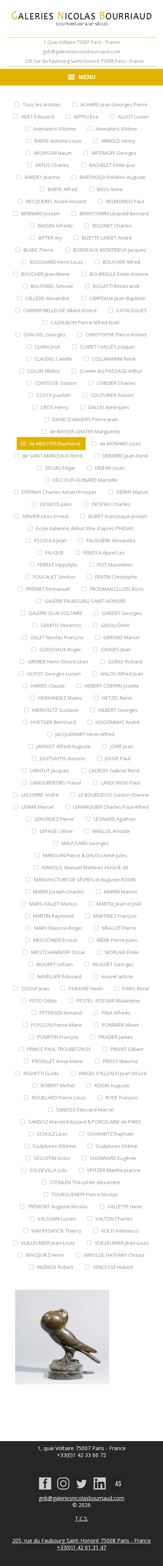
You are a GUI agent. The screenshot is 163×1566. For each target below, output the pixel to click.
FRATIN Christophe (116, 576)
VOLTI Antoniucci (120, 1230)
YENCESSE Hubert (113, 1267)
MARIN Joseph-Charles (58, 891)
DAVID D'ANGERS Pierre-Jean (85, 419)
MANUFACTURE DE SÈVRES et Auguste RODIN (85, 879)
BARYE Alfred (62, 189)
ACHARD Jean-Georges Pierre (113, 104)
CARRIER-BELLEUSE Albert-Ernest (60, 310)
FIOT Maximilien (115, 564)
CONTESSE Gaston (55, 383)
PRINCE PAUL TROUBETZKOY (59, 1049)
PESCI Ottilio (43, 1000)
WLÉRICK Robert (55, 1267)
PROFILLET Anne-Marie (57, 1061)
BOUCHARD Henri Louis (56, 261)
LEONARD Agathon (115, 819)
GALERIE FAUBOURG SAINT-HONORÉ (85, 601)
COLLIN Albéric (43, 370)
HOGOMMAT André (117, 722)
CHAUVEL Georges (45, 334)
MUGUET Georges (113, 964)
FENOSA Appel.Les (104, 552)
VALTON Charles (114, 1218)
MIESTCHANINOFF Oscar (58, 952)
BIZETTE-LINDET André (107, 237)
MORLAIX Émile (122, 952)
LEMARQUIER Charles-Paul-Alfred (111, 806)
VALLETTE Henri (125, 1206)
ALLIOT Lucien (133, 116)
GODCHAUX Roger (60, 649)
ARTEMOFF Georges (113, 152)
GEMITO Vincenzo (61, 625)
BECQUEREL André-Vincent (56, 201)
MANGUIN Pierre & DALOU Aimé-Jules (85, 855)
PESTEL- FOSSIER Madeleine (108, 1000)
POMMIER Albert (120, 1024)
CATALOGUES (131, 310)
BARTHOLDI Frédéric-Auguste (113, 177)
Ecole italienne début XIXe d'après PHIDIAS (85, 528)
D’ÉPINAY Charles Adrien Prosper (59, 492)
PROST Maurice (120, 1061)
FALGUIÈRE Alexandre (111, 540)
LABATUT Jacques (49, 770)
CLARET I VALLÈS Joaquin (107, 346)
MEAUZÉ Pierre (119, 928)
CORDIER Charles (116, 383)
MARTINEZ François (115, 915)
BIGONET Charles (112, 225)
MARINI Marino (120, 891)
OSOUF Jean (35, 988)
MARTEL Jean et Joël (119, 903)
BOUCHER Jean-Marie (45, 274)
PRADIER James (116, 1037)
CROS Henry (55, 407)
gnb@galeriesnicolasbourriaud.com (81, 51)
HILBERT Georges (118, 710)
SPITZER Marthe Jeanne (114, 1170)
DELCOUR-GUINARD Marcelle (85, 479)
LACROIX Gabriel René (114, 770)
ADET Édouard (37, 116)
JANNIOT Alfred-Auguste (63, 746)
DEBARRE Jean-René (125, 455)
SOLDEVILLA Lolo (48, 1170)
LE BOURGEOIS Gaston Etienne (113, 794)
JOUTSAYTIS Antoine (62, 758)
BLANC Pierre (38, 249)
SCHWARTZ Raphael (110, 1133)
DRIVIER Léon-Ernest (45, 516)
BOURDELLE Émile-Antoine (119, 274)
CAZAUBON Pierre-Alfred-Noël (85, 322)
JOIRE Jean (121, 746)
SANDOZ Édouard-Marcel (85, 1109)
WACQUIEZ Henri (45, 1255)
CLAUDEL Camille (53, 358)
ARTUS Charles (52, 165)
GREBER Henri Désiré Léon (58, 661)
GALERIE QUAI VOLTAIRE (55, 613)
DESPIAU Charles (111, 504)
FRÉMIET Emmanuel (48, 588)
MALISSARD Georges (85, 843)
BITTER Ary (50, 237)
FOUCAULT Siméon (54, 576)
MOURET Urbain (54, 964)
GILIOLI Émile (115, 625)
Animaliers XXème (116, 128)
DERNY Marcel (132, 492)
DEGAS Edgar (60, 467)
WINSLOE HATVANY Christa (114, 1255)
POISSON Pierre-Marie (56, 1024)
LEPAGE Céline (56, 831)
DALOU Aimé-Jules (108, 407)
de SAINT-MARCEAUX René (52, 455)
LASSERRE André (40, 794)
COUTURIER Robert (112, 395)
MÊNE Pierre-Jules (117, 940)
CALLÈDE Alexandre (47, 298)
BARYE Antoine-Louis (58, 140)
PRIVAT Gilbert (127, 1049)
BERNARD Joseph (40, 213)
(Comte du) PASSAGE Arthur (111, 370)
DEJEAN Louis (110, 467)
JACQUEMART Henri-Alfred (84, 734)
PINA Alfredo (116, 1012)
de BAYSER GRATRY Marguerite (85, 431)
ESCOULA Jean (50, 540)
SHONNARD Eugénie (113, 1158)
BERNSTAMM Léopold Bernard (114, 213)
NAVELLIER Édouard (59, 976)
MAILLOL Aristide (111, 831)
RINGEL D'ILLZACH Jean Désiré (113, 1073)
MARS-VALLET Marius (53, 903)
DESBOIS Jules (56, 504)
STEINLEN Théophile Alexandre (85, 1182)
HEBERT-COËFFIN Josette (112, 685)
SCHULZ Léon (52, 1133)
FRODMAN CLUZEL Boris (117, 588)
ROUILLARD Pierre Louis (59, 1097)
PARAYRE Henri (86, 988)
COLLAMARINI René (114, 358)
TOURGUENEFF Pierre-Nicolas (85, 1194)
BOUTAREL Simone (52, 286)
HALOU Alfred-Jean (121, 673)
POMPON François (58, 1037)
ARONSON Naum (52, 152)
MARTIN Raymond (53, 915)
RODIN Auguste (111, 1085)
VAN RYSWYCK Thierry (56, 1230)
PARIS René (135, 988)
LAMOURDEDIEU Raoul (55, 782)
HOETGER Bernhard (53, 722)
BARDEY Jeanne (42, 177)
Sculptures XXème (117, 1146)
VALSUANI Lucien (57, 1218)
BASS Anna (109, 189)
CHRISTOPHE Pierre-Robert (116, 334)
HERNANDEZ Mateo (60, 697)
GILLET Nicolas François (56, 637)
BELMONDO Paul (125, 201)
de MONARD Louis (120, 443)
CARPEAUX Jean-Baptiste (117, 298)
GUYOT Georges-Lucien (54, 673)
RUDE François (121, 1097)
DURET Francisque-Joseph (117, 516)
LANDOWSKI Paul (120, 782)
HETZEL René (117, 697)
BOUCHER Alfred (121, 261)
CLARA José (47, 346)
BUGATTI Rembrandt (116, 286)
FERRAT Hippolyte (57, 564)
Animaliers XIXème (54, 128)
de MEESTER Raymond (54, 443)
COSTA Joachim (53, 395)
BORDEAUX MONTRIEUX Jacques (109, 249)
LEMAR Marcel (37, 806)
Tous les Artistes (42, 104)
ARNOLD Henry (118, 140)
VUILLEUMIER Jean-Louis (48, 1242)
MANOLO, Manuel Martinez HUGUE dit (85, 867)
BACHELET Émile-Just (112, 165)
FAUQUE (54, 552)
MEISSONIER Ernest (55, 940)
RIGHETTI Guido (41, 1073)
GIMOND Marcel (121, 637)
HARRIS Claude (48, 685)
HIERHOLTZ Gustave (55, 710)
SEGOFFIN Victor (52, 1158)
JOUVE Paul (117, 758)
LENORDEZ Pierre (54, 819)
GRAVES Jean (116, 649)
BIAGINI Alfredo (55, 225)
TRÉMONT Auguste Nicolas (58, 1206)
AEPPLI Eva (86, 116)
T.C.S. (81, 1518)
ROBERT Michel (58, 1085)
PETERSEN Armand (60, 1012)
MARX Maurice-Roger (58, 928)
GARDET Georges (122, 613)
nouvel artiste (117, 976)
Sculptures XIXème (54, 1146)
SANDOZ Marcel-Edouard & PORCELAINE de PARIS (84, 1121)
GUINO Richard (125, 661)
